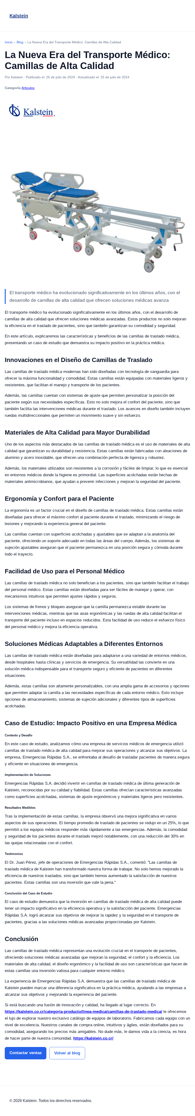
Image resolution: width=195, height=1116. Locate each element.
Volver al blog (67, 1053)
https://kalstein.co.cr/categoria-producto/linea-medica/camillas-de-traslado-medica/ (83, 1011)
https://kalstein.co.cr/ (93, 1038)
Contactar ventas (26, 1053)
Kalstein (19, 15)
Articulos (28, 88)
